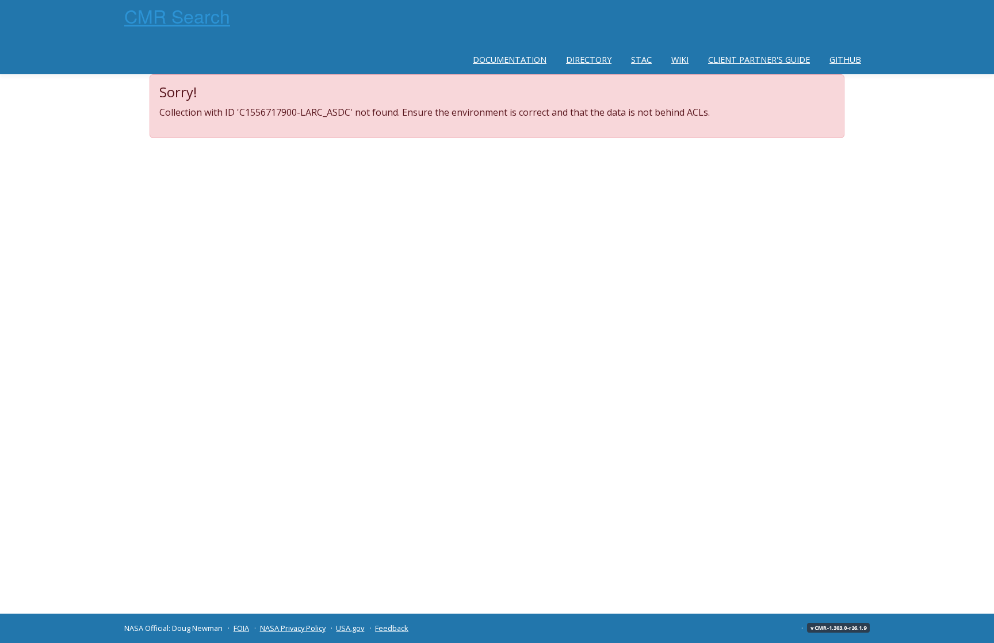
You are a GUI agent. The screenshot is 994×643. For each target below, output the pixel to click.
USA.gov (350, 628)
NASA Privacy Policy (293, 628)
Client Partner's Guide (759, 59)
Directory (588, 59)
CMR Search (177, 15)
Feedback (391, 628)
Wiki (680, 59)
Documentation (509, 59)
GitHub (845, 59)
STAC (641, 59)
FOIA (241, 628)
